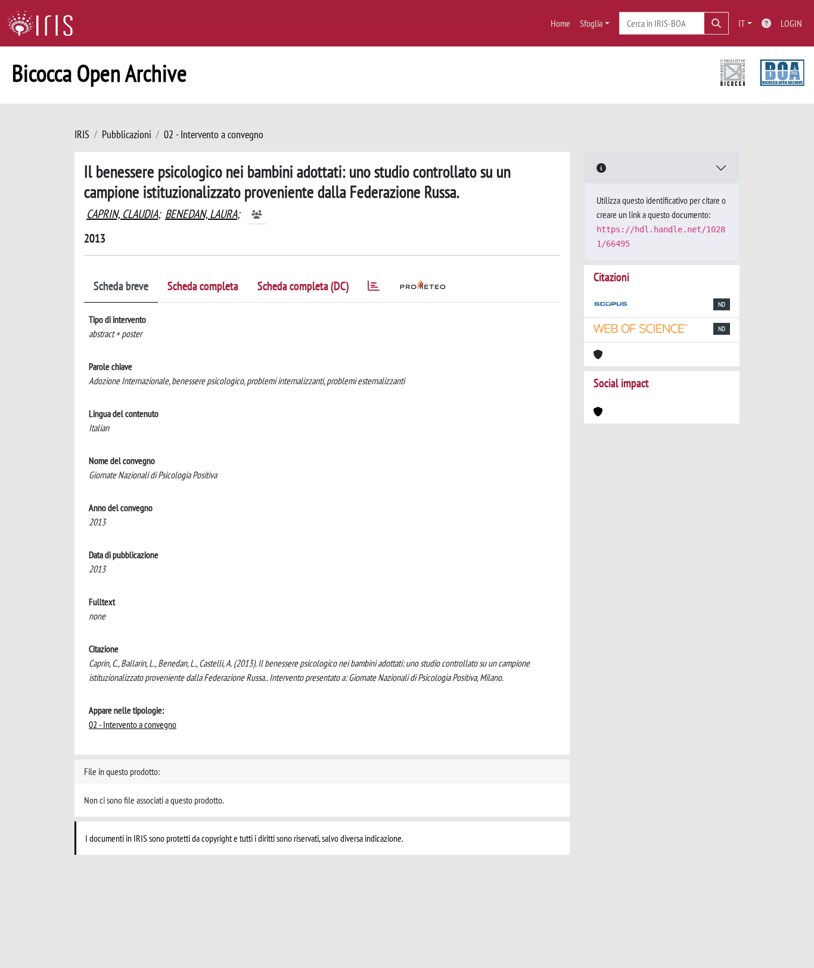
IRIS (81, 134)
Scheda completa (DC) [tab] (303, 286)
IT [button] (741, 23)
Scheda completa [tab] (202, 286)
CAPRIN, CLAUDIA (122, 214)
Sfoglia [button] (591, 23)
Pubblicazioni (126, 134)
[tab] (373, 288)
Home (560, 23)
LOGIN (791, 23)
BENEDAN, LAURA (201, 214)
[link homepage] (44, 23)
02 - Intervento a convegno (213, 134)
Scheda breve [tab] (121, 286)
